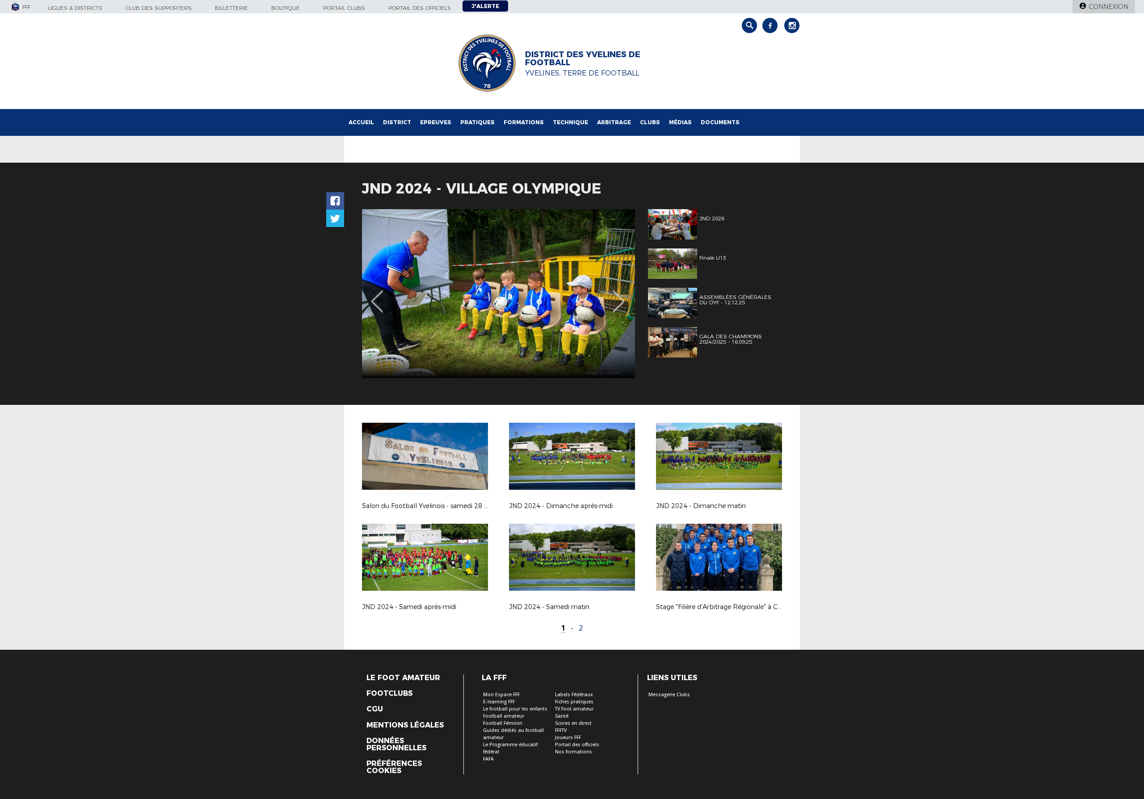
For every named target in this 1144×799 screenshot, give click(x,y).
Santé (561, 716)
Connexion (1108, 7)
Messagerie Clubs (669, 695)
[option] (498, 293)
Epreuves (435, 122)
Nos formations (573, 752)
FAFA (488, 759)
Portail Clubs (344, 7)
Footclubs (389, 693)
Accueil (361, 122)
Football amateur (503, 716)
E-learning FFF (499, 702)
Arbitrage (614, 122)
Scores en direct (573, 723)
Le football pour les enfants (515, 709)
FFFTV (561, 730)
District (397, 122)
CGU (374, 709)
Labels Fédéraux (574, 695)
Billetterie (231, 7)
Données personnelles (396, 744)
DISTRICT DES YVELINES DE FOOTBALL (582, 58)
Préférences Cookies (394, 767)
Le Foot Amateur (403, 677)
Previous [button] (377, 295)
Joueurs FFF (568, 737)
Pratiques (477, 122)
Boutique (285, 7)
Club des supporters (159, 7)
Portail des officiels (419, 7)
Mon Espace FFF (501, 695)
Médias (680, 122)
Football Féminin (502, 723)
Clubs (650, 122)
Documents (720, 122)
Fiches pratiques (574, 702)
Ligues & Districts (75, 7)
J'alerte (485, 6)
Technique (570, 122)
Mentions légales (405, 725)
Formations (524, 122)
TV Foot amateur (574, 709)
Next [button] (619, 295)
